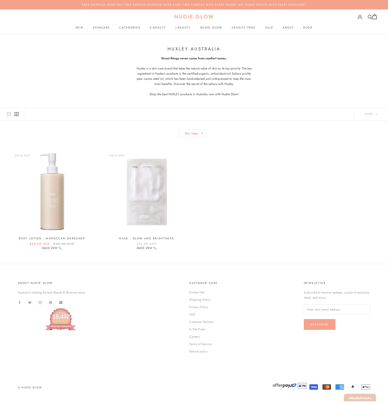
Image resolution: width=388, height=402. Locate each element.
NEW (80, 28)
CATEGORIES (129, 28)
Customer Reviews (201, 322)
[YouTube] (60, 302)
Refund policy (198, 351)
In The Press (197, 329)
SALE (269, 28)
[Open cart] (375, 16)
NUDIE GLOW (211, 28)
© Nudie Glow (30, 387)
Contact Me (196, 292)
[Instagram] (40, 302)
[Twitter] (29, 302)
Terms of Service (200, 344)
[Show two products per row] (9, 114)
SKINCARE (101, 28)
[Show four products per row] (17, 114)
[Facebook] (19, 302)
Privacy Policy (198, 307)
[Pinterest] (50, 302)
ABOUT (288, 28)
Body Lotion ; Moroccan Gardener (52, 238)
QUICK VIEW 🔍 (52, 248)
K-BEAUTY (158, 28)
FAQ (192, 314)
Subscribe (319, 324)
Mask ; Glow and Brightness (146, 238)
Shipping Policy (199, 299)
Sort (370, 114)
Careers (194, 336)
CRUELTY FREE (244, 28)
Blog (307, 28)
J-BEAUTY (183, 28)
